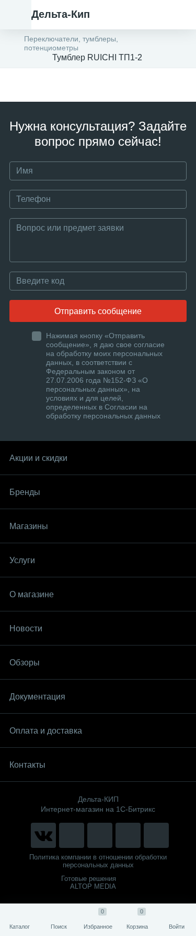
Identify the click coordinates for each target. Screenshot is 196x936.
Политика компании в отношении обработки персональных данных (98, 861)
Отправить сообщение (98, 311)
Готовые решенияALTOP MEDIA (88, 882)
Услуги (22, 560)
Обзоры (24, 662)
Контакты (27, 764)
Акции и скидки (38, 458)
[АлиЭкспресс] (71, 835)
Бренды (24, 492)
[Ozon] (156, 835)
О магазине (31, 594)
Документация (37, 696)
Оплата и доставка (45, 730)
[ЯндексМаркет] (99, 835)
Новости (25, 628)
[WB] (128, 835)
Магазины (28, 526)
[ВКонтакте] (43, 835)
